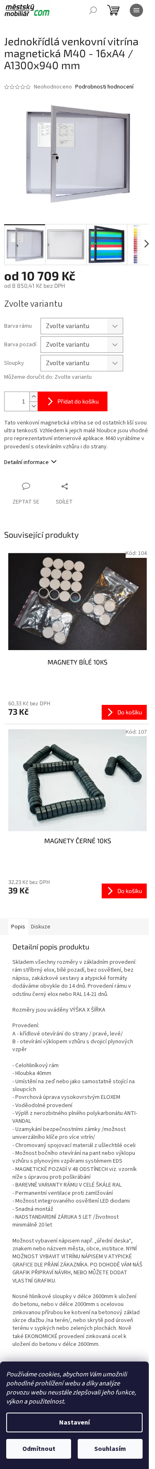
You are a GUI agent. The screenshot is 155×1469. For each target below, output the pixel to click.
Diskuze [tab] (40, 927)
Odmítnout (38, 1448)
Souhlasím (110, 1448)
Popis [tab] (18, 927)
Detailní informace (26, 462)
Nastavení (74, 1422)
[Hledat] (93, 10)
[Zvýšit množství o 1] (33, 396)
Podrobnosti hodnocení (104, 87)
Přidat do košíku (78, 401)
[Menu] (136, 10)
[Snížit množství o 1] (33, 406)
